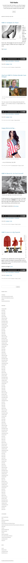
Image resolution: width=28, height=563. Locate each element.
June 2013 (3, 509)
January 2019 (4, 445)
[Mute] (21, 59)
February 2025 (4, 336)
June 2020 (3, 419)
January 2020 (4, 426)
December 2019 (5, 428)
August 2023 (4, 364)
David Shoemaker (5, 520)
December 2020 (5, 412)
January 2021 (4, 411)
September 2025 (5, 325)
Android (7, 64)
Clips (12, 120)
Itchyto (3, 299)
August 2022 (4, 383)
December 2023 (5, 358)
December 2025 (5, 321)
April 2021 (3, 406)
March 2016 (4, 465)
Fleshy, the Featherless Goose (8, 297)
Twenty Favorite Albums (6, 537)
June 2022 (3, 386)
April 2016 (3, 464)
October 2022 (4, 380)
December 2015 (5, 470)
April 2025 (3, 333)
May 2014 (3, 492)
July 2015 (3, 478)
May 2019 (3, 439)
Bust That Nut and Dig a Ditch (7, 296)
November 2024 (5, 341)
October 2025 (4, 324)
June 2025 (3, 330)
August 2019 (4, 434)
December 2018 (5, 447)
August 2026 (4, 308)
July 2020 (3, 417)
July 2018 (3, 453)
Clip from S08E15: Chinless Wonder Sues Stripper (14, 76)
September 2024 (5, 344)
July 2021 (3, 402)
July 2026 (3, 310)
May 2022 (3, 388)
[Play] (3, 59)
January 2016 (4, 468)
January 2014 (4, 498)
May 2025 (3, 332)
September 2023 (5, 363)
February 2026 (4, 318)
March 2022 (4, 391)
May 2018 (3, 456)
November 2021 (5, 397)
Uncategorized (14, 165)
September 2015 (5, 475)
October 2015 (4, 473)
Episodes (3, 521)
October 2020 (4, 414)
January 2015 (4, 481)
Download (17, 61)
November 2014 (5, 482)
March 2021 (4, 408)
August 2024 (4, 346)
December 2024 (5, 339)
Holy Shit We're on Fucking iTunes (8, 523)
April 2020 (3, 422)
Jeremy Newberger (5, 529)
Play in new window (9, 61)
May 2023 (3, 369)
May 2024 (3, 350)
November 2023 (5, 360)
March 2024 (4, 353)
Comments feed (5, 551)
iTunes (5, 49)
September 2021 (5, 400)
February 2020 (4, 425)
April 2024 (3, 352)
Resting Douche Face (6, 301)
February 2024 (4, 355)
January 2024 (4, 357)
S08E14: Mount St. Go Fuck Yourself (12, 173)
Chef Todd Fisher (5, 517)
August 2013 (4, 506)
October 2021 (4, 398)
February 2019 (4, 444)
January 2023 (4, 375)
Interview (3, 526)
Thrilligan (3, 294)
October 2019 (4, 431)
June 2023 (3, 367)
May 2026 (3, 313)
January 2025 (4, 338)
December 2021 (5, 395)
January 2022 (4, 394)
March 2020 (4, 423)
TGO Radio (14, 3)
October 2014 (4, 484)
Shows (12, 67)
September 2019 (5, 433)
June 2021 (3, 403)
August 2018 (4, 451)
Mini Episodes (4, 531)
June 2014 (3, 490)
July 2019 (3, 436)
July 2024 (3, 347)
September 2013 (5, 504)
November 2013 (5, 501)
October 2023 (4, 361)
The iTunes (16, 206)
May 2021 (3, 405)
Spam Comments (5, 534)
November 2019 (5, 430)
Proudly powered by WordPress (7, 560)
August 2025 (4, 327)
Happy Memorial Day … (9, 128)
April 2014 (3, 493)
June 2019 (3, 437)
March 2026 (4, 316)
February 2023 (4, 374)
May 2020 (3, 420)
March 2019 (4, 442)
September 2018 (5, 450)
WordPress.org (4, 552)
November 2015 (5, 472)
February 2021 (4, 409)
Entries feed (4, 549)
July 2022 (3, 385)
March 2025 (4, 335)
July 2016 (3, 462)
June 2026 (3, 311)
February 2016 (4, 467)
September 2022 (5, 381)
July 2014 (3, 489)
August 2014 (4, 487)
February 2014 (4, 496)
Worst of (3, 540)
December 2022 (5, 377)
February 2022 (4, 392)
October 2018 (4, 448)
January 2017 (4, 459)
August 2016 (4, 461)
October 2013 (4, 503)
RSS (11, 64)
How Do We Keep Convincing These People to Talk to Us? (13, 524)
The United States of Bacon (7, 535)
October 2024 (4, 343)
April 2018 (3, 458)
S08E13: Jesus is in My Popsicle (11, 232)
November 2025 (5, 322)
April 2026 (3, 315)
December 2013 (5, 500)
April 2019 (3, 440)
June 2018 (3, 454)
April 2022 (3, 389)
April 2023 (3, 371)
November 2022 (5, 378)
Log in (3, 548)
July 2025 (3, 329)
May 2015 (3, 479)
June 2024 (3, 349)
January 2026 (4, 319)
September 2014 (5, 486)
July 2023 (3, 366)
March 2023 (4, 372)
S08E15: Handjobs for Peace (10, 23)
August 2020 (4, 416)
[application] (14, 59)
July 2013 (3, 507)
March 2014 (4, 495)
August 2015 (4, 476)
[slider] (24, 59)
